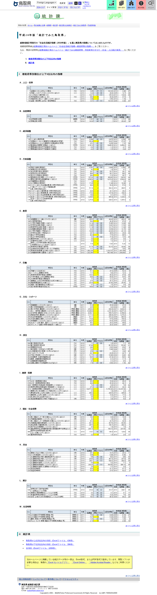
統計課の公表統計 (65, 25)
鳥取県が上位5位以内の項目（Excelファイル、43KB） (50, 541)
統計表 (31, 63)
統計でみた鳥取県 (79, 25)
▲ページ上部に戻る (132, 106)
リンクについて (39, 579)
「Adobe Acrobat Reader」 (100, 562)
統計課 (55, 25)
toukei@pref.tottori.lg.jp (35, 590)
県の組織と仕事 (39, 25)
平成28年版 (92, 25)
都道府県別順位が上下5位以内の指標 (44, 59)
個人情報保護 (25, 579)
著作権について (54, 579)
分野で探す (121, 7)
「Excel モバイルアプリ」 (58, 562)
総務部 (49, 25)
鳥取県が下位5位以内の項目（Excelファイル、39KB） (50, 544)
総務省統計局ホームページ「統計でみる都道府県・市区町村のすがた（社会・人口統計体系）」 (82, 50)
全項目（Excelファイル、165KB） (41, 548)
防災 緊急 (141, 7)
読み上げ (41, 7)
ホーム (30, 25)
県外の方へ (111, 7)
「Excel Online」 (79, 562)
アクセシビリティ (70, 579)
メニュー (151, 7)
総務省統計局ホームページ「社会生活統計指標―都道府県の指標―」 (64, 46)
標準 (71, 3)
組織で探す (131, 7)
